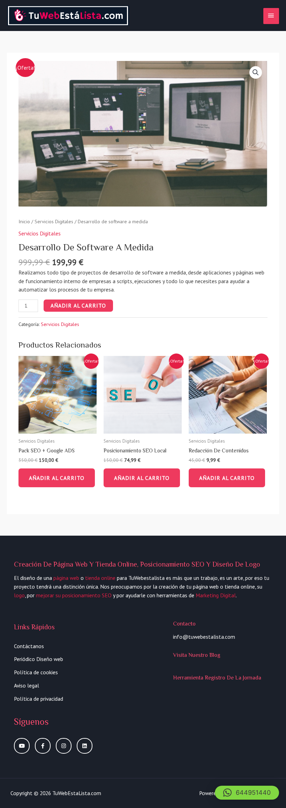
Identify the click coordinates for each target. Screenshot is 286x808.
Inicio (24, 221)
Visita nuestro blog (196, 655)
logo (19, 595)
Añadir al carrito (78, 305)
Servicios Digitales (54, 221)
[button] (247, 793)
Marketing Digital (216, 595)
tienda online (100, 577)
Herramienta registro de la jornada (217, 677)
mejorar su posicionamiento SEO (74, 595)
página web (66, 577)
